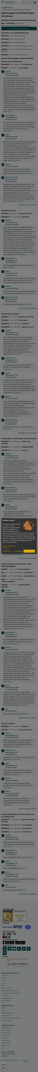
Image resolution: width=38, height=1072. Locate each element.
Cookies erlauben (29, 551)
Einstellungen (7, 551)
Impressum (6, 547)
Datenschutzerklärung (9, 546)
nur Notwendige (17, 551)
